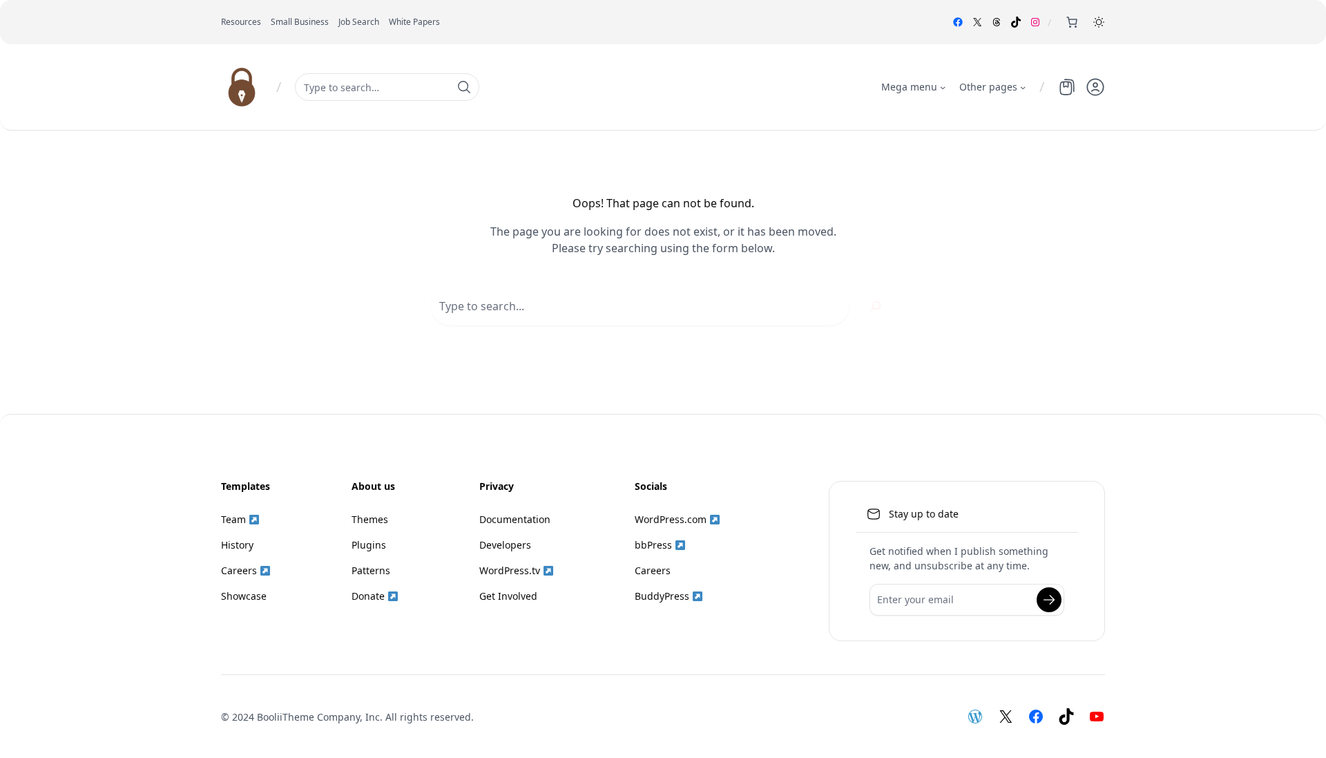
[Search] (875, 306)
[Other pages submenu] (1023, 87)
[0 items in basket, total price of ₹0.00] (1072, 22)
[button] (1099, 22)
